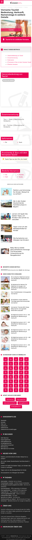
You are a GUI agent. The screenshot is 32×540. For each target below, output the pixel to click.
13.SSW (16, 368)
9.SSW (21, 364)
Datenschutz (4, 427)
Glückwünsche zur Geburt (8, 499)
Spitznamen (10, 60)
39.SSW (21, 390)
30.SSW (26, 381)
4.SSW (21, 359)
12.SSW (11, 368)
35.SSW (26, 386)
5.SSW (26, 359)
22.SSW (11, 377)
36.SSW (6, 390)
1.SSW (6, 359)
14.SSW (21, 368)
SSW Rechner (10, 399)
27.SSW (11, 381)
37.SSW (11, 390)
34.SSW (21, 386)
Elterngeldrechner (23, 403)
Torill (6, 177)
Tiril (6, 174)
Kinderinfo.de (14, 536)
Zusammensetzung (12, 57)
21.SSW (6, 377)
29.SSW (21, 381)
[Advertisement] (16, 94)
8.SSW (16, 364)
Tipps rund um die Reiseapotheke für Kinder (13, 470)
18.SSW (16, 372)
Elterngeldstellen (6, 490)
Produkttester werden (7, 483)
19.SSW (21, 372)
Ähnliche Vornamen (12, 64)
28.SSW (16, 381)
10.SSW (26, 364)
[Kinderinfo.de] (16, 2)
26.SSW (6, 381)
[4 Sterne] (5, 270)
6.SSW (6, 364)
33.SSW (16, 386)
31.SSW (6, 386)
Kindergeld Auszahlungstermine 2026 (12, 484)
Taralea (21, 177)
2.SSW (11, 359)
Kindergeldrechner (16, 406)
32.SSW (11, 386)
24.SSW (21, 377)
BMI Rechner (4, 446)
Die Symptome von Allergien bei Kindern (12, 472)
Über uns (3, 424)
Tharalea (21, 174)
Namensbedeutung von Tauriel (15, 55)
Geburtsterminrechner (10, 403)
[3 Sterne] (4, 270)
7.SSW (11, 364)
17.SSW (11, 372)
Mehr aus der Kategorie (15, 184)
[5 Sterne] (7, 270)
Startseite (3, 420)
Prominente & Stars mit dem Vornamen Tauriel (19, 62)
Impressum (4, 425)
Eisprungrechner (21, 399)
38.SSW (16, 390)
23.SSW (16, 377)
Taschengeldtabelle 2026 (8, 493)
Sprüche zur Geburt (6, 497)
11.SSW (6, 368)
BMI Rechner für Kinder (7, 448)
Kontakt (3, 422)
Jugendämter (5, 492)
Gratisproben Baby (6, 495)
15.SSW (26, 368)
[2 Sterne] (3, 270)
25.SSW (26, 377)
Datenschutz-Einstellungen (9, 429)
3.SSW (16, 359)
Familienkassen (5, 488)
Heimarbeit (4, 481)
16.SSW (6, 372)
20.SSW (26, 372)
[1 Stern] (1, 270)
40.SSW (26, 390)
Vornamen (4, 500)
